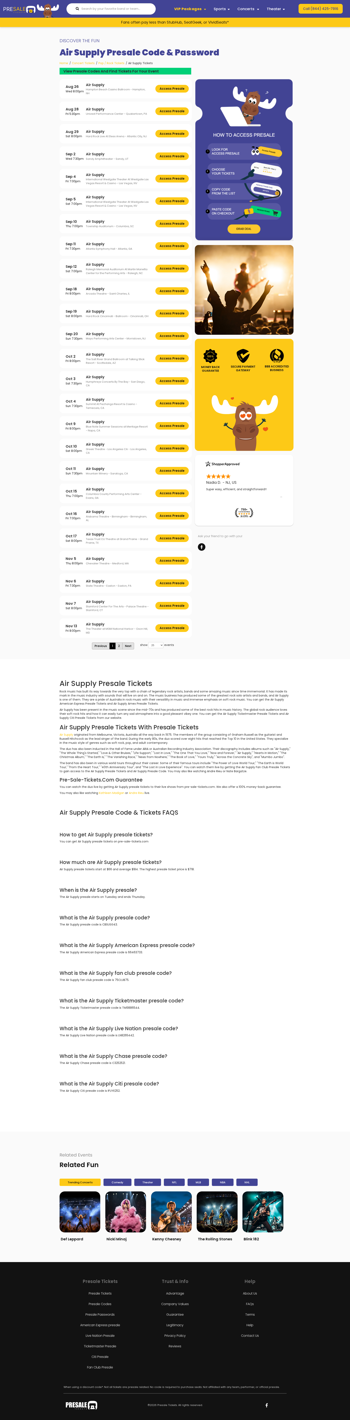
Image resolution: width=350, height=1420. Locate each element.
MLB (198, 1182)
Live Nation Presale (100, 1335)
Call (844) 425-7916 (320, 8)
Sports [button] (220, 8)
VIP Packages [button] (188, 8)
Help (249, 1325)
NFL (174, 1182)
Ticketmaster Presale (100, 1346)
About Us (250, 1293)
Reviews (175, 1346)
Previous (101, 646)
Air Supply (66, 735)
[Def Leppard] (80, 1211)
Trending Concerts (80, 1182)
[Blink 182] (262, 1211)
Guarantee (175, 1314)
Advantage (175, 1293)
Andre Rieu (136, 793)
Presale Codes (100, 1304)
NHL (247, 1182)
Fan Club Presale (100, 1367)
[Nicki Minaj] (125, 1211)
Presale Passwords (100, 1314)
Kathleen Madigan (111, 793)
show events (157, 645)
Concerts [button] (246, 8)
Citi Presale (100, 1356)
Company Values (175, 1304)
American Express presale (100, 1325)
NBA (222, 1182)
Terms (250, 1314)
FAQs (250, 1304)
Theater (147, 1182)
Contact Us (250, 1335)
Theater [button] (274, 8)
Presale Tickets (100, 1293)
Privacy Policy (175, 1335)
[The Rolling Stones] (217, 1211)
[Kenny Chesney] (171, 1211)
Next (128, 646)
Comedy (117, 1182)
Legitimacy (175, 1325)
